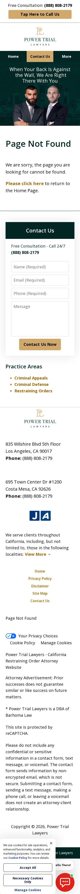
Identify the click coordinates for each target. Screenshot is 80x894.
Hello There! (62, 865)
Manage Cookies (56, 642)
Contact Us (40, 56)
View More (35, 554)
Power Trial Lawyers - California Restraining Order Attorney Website (36, 661)
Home (13, 56)
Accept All (28, 867)
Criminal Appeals (31, 378)
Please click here (25, 183)
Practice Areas (24, 366)
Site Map (40, 593)
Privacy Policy (40, 578)
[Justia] (35, 516)
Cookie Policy (22, 642)
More (66, 56)
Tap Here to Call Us (39, 14)
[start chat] (65, 882)
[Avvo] (46, 516)
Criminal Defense (31, 384)
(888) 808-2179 (37, 458)
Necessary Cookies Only (28, 880)
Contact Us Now (40, 344)
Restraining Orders (33, 390)
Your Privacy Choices (38, 636)
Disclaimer (40, 586)
